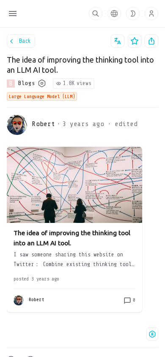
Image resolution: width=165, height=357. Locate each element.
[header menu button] (12, 13)
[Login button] (151, 13)
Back (25, 41)
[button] (114, 13)
